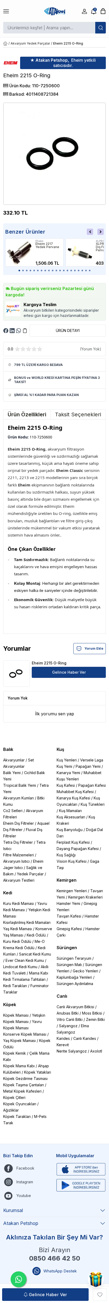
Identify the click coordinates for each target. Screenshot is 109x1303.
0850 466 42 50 (54, 1258)
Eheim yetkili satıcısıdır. (63, 63)
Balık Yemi (12, 772)
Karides (63, 1038)
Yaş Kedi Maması (17, 928)
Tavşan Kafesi (69, 916)
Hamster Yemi (68, 903)
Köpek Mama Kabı (19, 1066)
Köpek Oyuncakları (19, 1104)
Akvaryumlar (14, 760)
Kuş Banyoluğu (70, 829)
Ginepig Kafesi (69, 928)
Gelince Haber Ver (69, 672)
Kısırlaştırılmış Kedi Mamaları (27, 922)
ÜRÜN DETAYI (68, 330)
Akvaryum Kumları (18, 798)
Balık (8, 749)
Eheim (39, 241)
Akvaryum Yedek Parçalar (30, 43)
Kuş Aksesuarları (71, 817)
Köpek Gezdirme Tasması (25, 1078)
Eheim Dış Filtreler (18, 823)
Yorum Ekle (93, 648)
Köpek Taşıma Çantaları (23, 1085)
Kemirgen (66, 880)
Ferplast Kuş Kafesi (73, 842)
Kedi (7, 892)
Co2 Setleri (12, 810)
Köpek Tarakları (17, 1116)
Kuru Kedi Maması (18, 903)
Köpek (9, 1004)
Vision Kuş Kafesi (72, 861)
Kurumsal (13, 1210)
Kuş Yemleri (67, 760)
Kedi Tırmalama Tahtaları (24, 979)
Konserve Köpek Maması (24, 1034)
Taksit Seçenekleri (78, 414)
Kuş (60, 749)
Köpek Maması (16, 1015)
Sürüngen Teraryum (74, 958)
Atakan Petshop (20, 1223)
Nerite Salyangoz (72, 1051)
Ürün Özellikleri (27, 414)
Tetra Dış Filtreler (18, 842)
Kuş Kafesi (66, 785)
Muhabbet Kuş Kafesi (75, 791)
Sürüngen (67, 947)
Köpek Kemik (14, 1053)
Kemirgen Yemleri (72, 891)
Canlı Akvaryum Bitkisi (75, 1007)
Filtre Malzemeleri (18, 855)
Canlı (62, 996)
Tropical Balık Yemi (19, 785)
